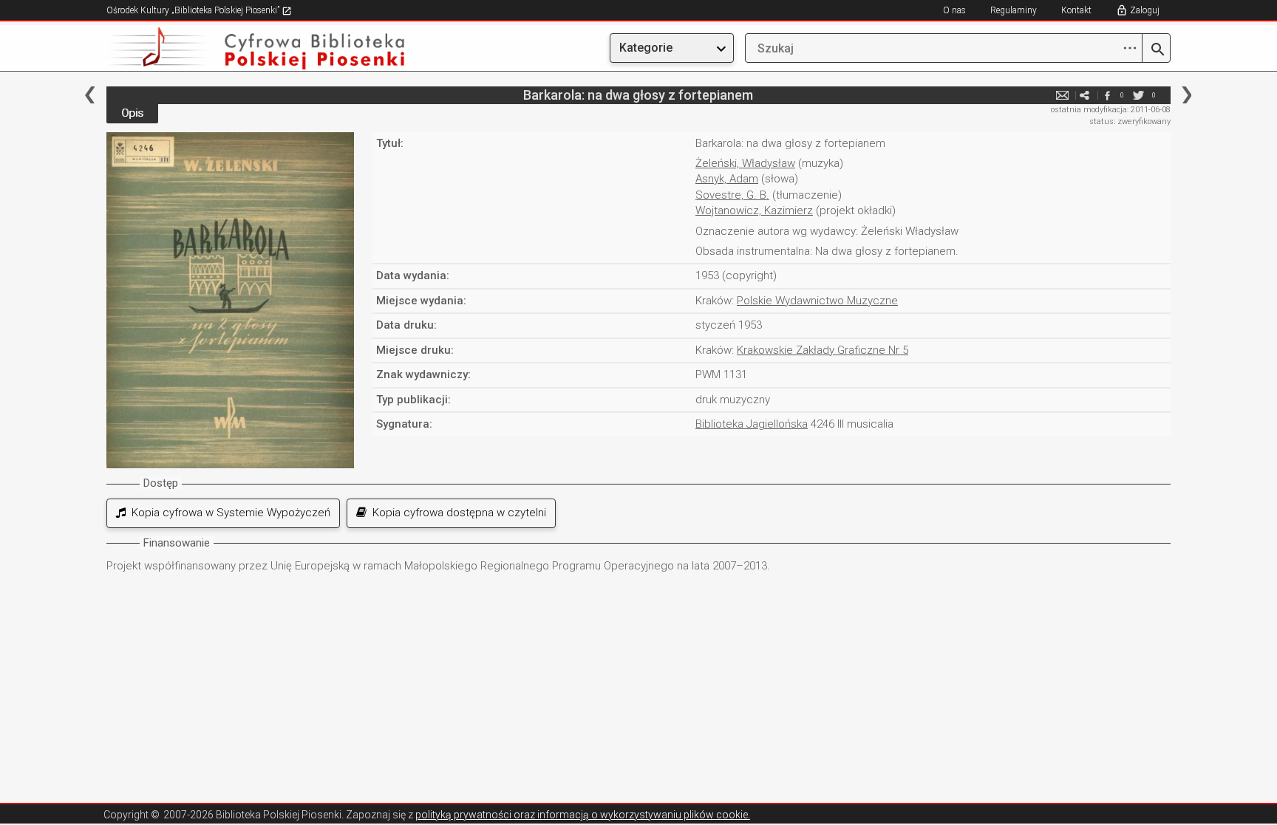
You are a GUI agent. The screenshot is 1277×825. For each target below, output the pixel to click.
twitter (1138, 94)
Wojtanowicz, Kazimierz (754, 210)
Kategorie (645, 48)
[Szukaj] (1156, 50)
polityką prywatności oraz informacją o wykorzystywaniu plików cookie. (582, 815)
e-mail (1062, 94)
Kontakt (1076, 10)
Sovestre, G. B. (732, 195)
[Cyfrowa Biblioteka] (266, 48)
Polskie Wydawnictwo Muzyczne (817, 300)
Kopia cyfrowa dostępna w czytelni (456, 512)
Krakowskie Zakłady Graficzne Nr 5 (822, 350)
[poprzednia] (90, 94)
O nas (954, 10)
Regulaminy (1013, 10)
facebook (1107, 94)
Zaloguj (1144, 10)
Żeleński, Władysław (745, 163)
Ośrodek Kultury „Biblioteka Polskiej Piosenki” (194, 10)
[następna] (1186, 94)
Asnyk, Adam (726, 178)
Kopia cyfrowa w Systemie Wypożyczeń (228, 512)
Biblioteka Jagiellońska (751, 424)
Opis (132, 113)
